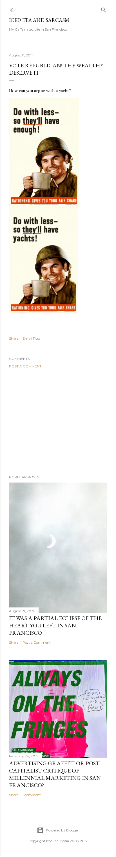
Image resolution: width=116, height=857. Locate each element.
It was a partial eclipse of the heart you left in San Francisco (55, 625)
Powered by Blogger (62, 830)
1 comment (32, 795)
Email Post (31, 338)
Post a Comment (25, 366)
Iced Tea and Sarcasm (39, 20)
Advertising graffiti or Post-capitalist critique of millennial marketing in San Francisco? (55, 774)
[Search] (103, 8)
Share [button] (13, 338)
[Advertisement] (58, 421)
